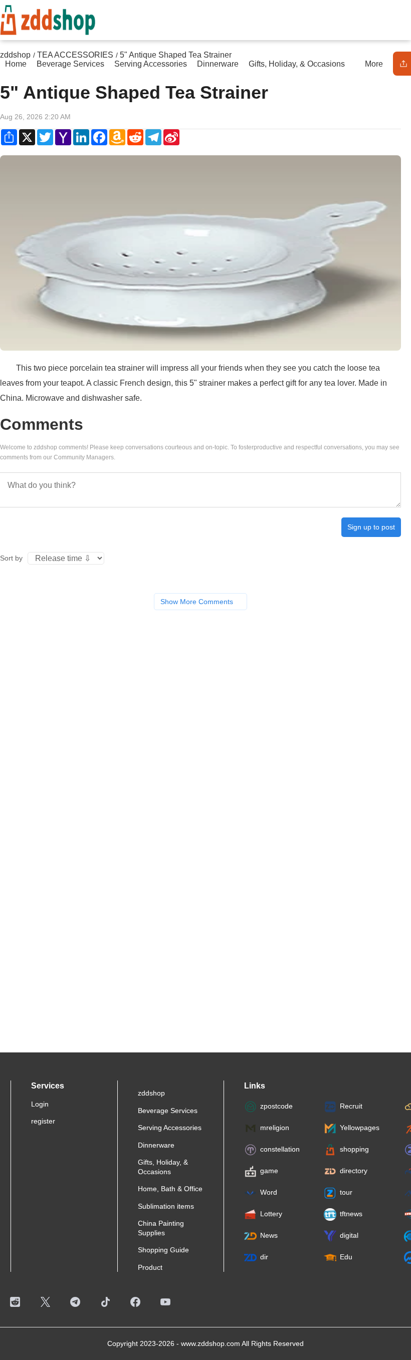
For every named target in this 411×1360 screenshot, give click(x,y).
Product (150, 1267)
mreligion (274, 1128)
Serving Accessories (169, 1128)
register (43, 1121)
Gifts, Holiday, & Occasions (163, 1166)
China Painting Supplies (161, 1227)
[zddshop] (47, 19)
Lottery (271, 1214)
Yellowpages (359, 1128)
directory (353, 1171)
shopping (354, 1149)
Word (268, 1192)
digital (349, 1235)
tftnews (351, 1214)
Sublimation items (166, 1206)
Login (40, 1104)
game (269, 1171)
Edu (346, 1257)
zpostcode (276, 1106)
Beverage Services (167, 1111)
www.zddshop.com (210, 1343)
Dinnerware (156, 1145)
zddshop (151, 1093)
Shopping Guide (163, 1250)
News (269, 1235)
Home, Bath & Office (170, 1189)
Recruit (351, 1106)
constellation (280, 1149)
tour (346, 1192)
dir (264, 1257)
